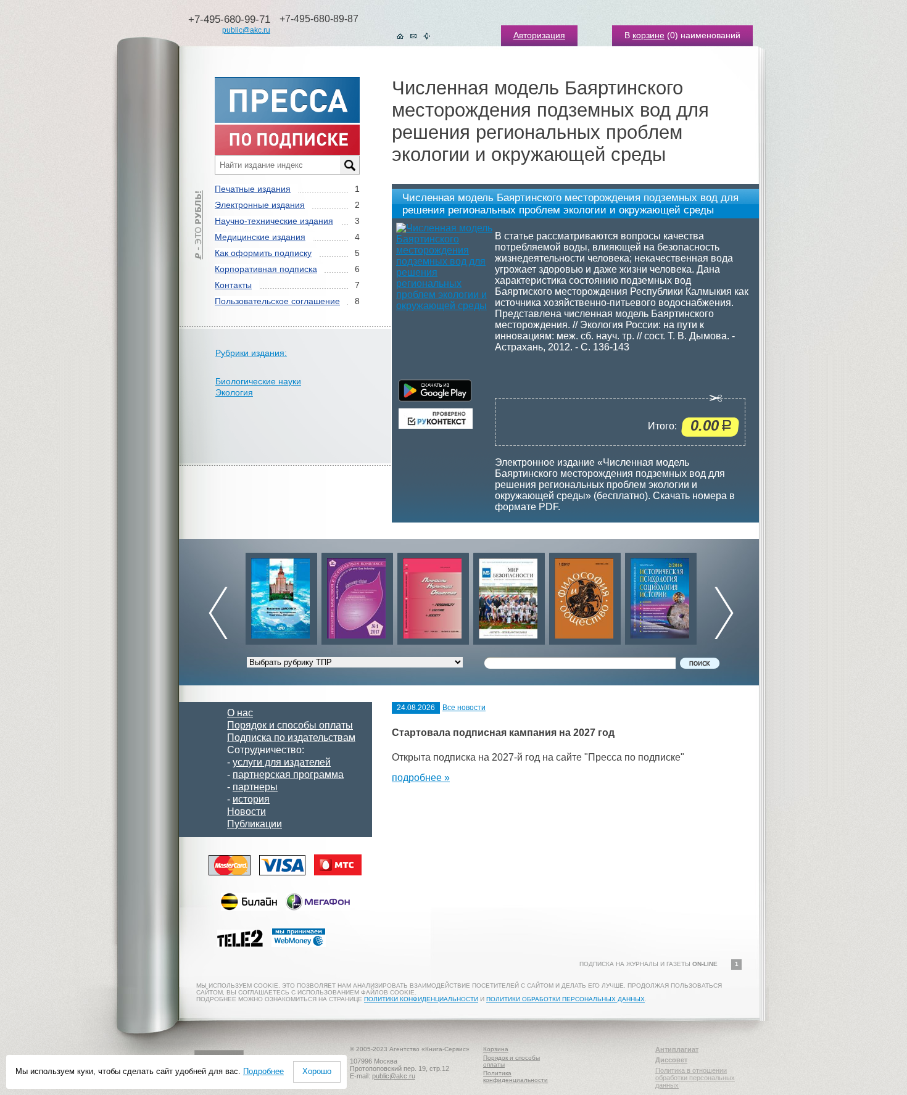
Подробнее (263, 1071)
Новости (246, 811)
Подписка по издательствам (291, 737)
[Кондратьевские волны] (661, 595)
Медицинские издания (260, 237)
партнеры (255, 787)
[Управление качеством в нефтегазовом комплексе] (281, 595)
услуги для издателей (282, 762)
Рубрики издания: (251, 353)
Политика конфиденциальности (515, 1076)
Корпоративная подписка (266, 269)
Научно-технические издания (274, 221)
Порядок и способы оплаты (290, 725)
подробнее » (421, 777)
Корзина (495, 1049)
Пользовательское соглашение (277, 301)
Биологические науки (258, 381)
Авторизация (539, 35)
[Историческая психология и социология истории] (585, 595)
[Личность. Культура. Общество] (357, 595)
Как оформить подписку (263, 253)
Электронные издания (260, 205)
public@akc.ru (246, 30)
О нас (240, 713)
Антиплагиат (676, 1049)
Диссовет (671, 1060)
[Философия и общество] (509, 595)
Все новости (464, 707)
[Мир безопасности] (433, 595)
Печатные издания (253, 189)
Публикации (254, 824)
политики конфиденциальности (421, 999)
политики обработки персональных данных (565, 999)
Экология (234, 392)
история (251, 799)
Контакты (233, 285)
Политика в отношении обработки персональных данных (695, 1078)
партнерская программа (288, 774)
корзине (648, 35)
